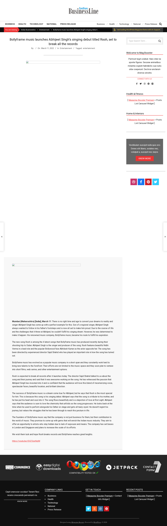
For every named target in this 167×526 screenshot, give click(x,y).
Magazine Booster (77, 522)
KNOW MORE (145, 158)
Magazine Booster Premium (141, 100)
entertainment (89, 48)
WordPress (97, 522)
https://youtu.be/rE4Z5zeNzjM (26, 441)
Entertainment (66, 48)
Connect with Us (144, 79)
